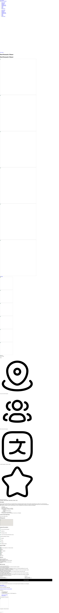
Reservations (3, 2)
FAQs (2, 15)
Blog (2, 7)
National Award (4, 5)
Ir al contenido (2, 0)
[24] (18, 239)
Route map (3, 3)
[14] (18, 130)
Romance (3, 4)
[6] (18, 94)
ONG (2, 6)
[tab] (1, 500)
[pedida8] (1, 276)
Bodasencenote (4, 12)
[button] (24, 558)
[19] (18, 275)
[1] (18, 203)
